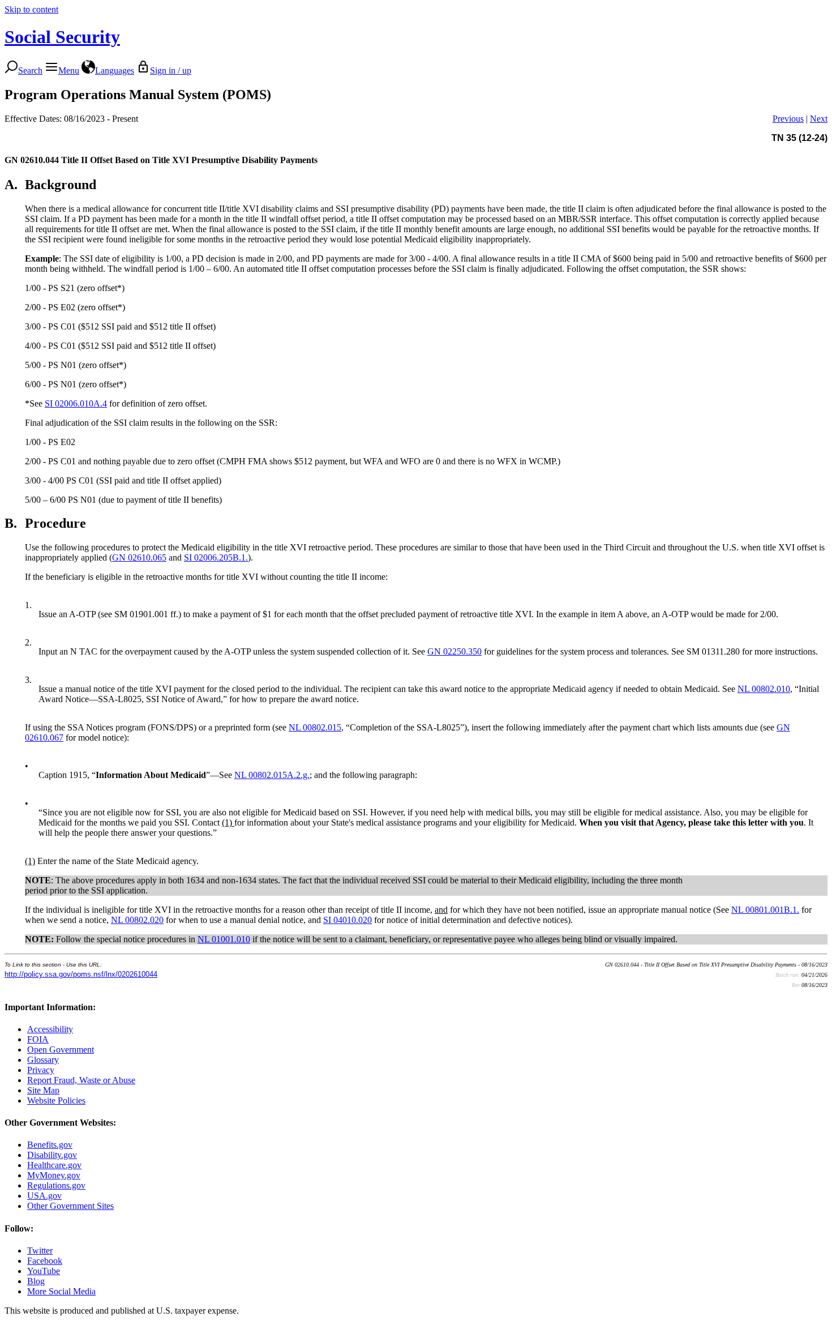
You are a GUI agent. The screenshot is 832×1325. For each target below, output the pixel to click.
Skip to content (31, 9)
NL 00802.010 (763, 689)
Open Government (60, 1049)
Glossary (43, 1060)
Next (818, 118)
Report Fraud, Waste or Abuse (81, 1080)
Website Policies (56, 1100)
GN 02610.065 (139, 557)
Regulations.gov (56, 1185)
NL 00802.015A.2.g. (272, 775)
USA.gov (44, 1195)
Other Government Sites (70, 1206)
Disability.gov (52, 1155)
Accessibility (50, 1029)
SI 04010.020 (347, 920)
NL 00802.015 (315, 727)
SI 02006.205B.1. (216, 557)
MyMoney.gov (53, 1175)
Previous (788, 118)
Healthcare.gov (54, 1165)
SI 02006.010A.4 (76, 403)
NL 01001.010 (224, 939)
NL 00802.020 (137, 920)
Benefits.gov (49, 1144)
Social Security (62, 37)
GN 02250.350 (454, 651)
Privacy (40, 1070)
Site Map (43, 1090)
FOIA (38, 1039)
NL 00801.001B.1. (765, 909)
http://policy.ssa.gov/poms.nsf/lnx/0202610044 (81, 974)
